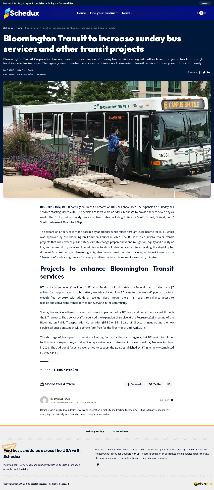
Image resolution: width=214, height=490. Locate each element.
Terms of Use (66, 3)
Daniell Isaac (15, 70)
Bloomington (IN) (66, 370)
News (29, 70)
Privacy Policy (46, 3)
